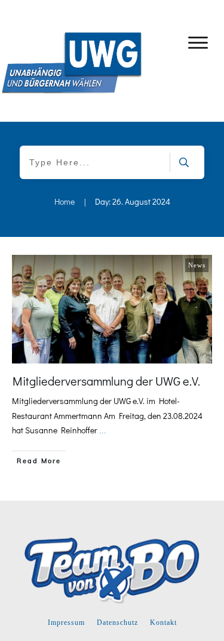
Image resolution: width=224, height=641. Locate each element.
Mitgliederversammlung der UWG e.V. (106, 381)
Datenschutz (117, 622)
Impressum (66, 622)
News (196, 265)
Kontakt (163, 622)
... (102, 430)
